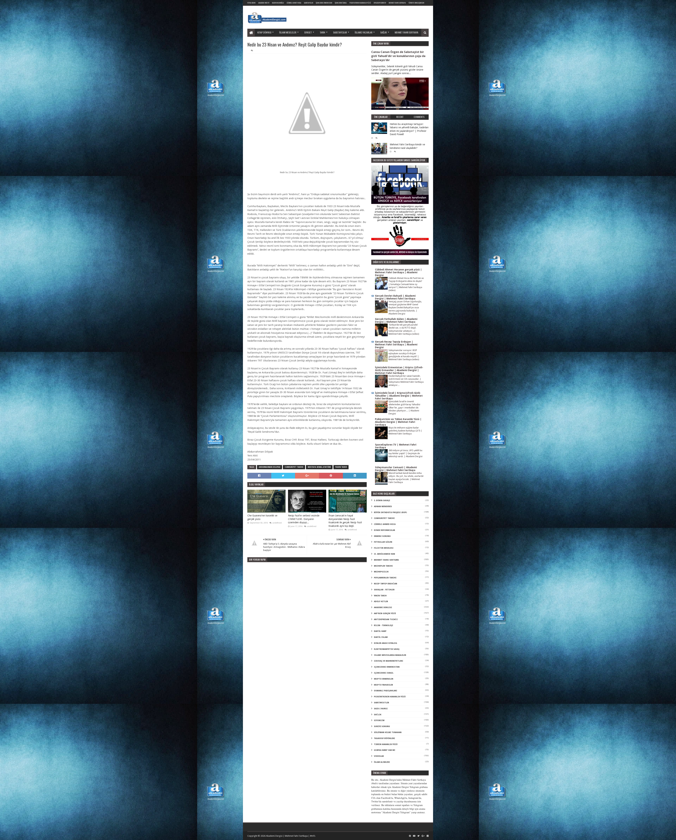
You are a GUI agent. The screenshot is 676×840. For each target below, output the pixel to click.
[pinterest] (410, 836)
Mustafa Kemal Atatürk (319, 467)
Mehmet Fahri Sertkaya (397, 2)
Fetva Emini (251, 2)
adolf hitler (381, 601)
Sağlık (383, 32)
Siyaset (308, 32)
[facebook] (427, 836)
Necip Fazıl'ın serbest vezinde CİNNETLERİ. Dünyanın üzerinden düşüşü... (303, 519)
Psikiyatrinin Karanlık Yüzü (360, 2)
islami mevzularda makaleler (390, 655)
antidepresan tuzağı (386, 619)
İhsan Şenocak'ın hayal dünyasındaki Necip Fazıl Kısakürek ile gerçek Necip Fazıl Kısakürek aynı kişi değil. (345, 520)
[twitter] (418, 836)
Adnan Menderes (383, 506)
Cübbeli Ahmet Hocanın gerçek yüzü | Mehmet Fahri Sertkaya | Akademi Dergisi (398, 272)
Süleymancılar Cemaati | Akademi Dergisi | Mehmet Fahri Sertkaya (396, 469)
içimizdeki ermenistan (387, 667)
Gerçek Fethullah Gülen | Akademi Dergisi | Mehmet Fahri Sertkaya (396, 320)
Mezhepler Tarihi (383, 566)
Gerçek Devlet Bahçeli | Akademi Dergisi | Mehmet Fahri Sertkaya (395, 297)
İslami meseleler (287, 32)
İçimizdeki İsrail (341, 2)
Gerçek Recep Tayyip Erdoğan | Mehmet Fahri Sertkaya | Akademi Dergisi (396, 344)
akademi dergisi (383, 607)
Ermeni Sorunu (382, 536)
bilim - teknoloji (383, 625)
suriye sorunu (382, 726)
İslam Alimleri (382, 762)
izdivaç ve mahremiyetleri (388, 661)
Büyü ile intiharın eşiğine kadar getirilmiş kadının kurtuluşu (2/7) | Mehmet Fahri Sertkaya (405, 430)
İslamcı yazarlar (363, 32)
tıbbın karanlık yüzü (386, 744)
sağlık (377, 714)
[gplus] (423, 836)
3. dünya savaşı (382, 500)
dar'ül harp (380, 631)
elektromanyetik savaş (386, 649)
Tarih (322, 32)
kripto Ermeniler (383, 679)
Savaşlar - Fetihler (384, 590)
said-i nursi (381, 709)
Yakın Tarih (341, 467)
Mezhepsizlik (381, 572)
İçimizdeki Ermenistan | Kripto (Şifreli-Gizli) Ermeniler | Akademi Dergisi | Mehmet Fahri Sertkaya (399, 370)
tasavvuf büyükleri (384, 738)
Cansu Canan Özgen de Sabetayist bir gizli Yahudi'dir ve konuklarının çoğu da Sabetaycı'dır (398, 56)
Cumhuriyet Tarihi (294, 467)
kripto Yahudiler (383, 685)
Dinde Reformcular (384, 530)
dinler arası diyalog (385, 643)
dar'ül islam (381, 637)
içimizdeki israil (383, 673)
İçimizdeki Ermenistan (324, 2)
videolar (379, 756)
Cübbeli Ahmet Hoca (294, 2)
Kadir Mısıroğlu (278, 2)
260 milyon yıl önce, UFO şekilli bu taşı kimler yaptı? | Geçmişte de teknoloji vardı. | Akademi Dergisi (406, 453)
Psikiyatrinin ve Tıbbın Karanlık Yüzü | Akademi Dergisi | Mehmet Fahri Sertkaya (398, 422)
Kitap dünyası (264, 32)
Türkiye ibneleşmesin (416, 2)
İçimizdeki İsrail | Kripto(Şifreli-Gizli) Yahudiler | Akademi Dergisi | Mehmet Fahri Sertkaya (399, 395)
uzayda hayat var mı (384, 750)
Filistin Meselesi (383, 548)
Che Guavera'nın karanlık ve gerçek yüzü (262, 517)
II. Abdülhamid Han (384, 554)
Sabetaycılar (340, 32)
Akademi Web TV (263, 2)
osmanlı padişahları (385, 691)
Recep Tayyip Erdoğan (385, 584)
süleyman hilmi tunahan (388, 732)
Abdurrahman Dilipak (269, 467)
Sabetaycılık (308, 2)
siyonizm (379, 720)
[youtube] (414, 836)
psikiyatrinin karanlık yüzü (390, 697)
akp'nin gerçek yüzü (385, 613)
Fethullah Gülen (383, 542)
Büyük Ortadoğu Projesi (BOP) (390, 512)
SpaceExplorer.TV (380, 2)
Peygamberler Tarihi (385, 578)
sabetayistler (381, 703)
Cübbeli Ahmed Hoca (385, 524)
